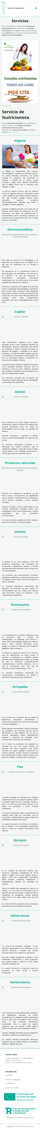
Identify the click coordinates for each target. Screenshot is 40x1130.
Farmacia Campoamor (16, 8)
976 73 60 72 (13, 132)
